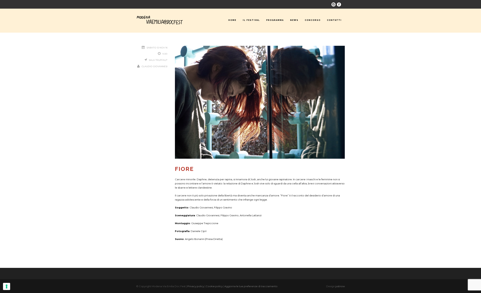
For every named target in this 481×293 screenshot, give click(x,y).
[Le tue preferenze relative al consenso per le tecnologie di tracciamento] (6, 286)
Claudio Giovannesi (154, 66)
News (294, 20)
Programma (275, 20)
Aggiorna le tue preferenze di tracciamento (251, 286)
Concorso (313, 20)
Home (232, 20)
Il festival (251, 20)
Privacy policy (195, 286)
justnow (340, 286)
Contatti (334, 20)
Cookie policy (214, 286)
